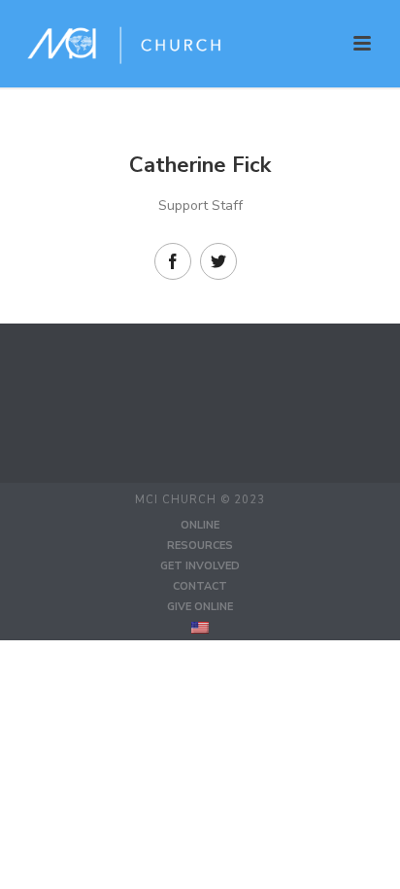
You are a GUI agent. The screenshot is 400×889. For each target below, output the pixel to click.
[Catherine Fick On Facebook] (172, 261)
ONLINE (200, 525)
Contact (200, 586)
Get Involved (200, 566)
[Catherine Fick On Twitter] (218, 261)
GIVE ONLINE (200, 606)
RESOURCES (200, 545)
